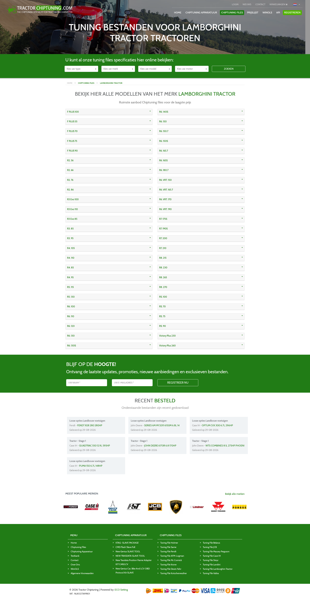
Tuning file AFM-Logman (172, 555)
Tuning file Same (168, 547)
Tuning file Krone (168, 564)
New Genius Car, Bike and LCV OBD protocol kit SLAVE (133, 570)
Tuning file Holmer (169, 542)
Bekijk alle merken (235, 493)
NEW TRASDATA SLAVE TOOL (130, 555)
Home (74, 542)
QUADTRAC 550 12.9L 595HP (94, 445)
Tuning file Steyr (210, 560)
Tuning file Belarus (211, 542)
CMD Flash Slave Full (125, 547)
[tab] (109, 112)
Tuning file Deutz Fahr (170, 568)
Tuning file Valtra (211, 573)
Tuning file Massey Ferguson (216, 551)
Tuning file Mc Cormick (171, 560)
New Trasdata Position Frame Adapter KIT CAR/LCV (133, 562)
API (278, 12)
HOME (177, 12)
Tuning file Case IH (212, 555)
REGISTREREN (292, 12)
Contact (74, 560)
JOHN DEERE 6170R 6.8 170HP (160, 445)
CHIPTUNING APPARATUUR (201, 12)
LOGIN (235, 4)
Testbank (75, 555)
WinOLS (267, 12)
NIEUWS (247, 4)
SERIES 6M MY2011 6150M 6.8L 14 (162, 425)
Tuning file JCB (210, 547)
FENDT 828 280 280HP (89, 425)
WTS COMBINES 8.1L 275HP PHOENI (225, 445)
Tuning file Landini (211, 564)
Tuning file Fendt (168, 551)
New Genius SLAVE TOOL (128, 551)
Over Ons (75, 564)
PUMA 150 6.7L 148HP (90, 465)
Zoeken (228, 68)
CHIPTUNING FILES (232, 12)
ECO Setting (121, 589)
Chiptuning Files (78, 547)
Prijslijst (252, 12)
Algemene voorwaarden (82, 573)
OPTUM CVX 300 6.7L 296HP (217, 425)
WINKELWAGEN (277, 4)
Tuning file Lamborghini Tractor (217, 568)
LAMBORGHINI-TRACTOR (111, 83)
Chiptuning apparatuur (82, 551)
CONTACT (260, 4)
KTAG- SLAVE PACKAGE (127, 542)
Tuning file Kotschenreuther (173, 573)
